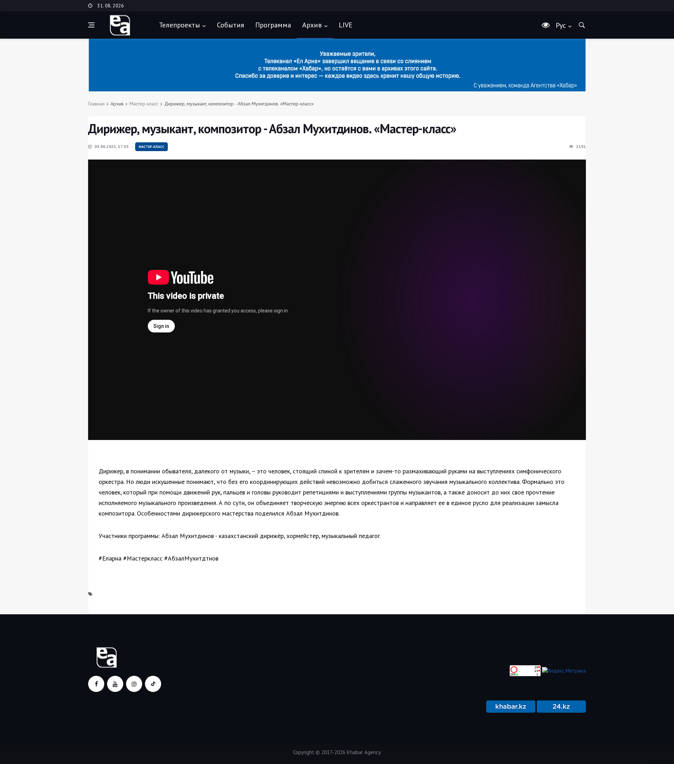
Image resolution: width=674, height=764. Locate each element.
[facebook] (96, 684)
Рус (561, 25)
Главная (96, 104)
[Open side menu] (91, 24)
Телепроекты (179, 25)
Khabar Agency (364, 752)
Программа (273, 25)
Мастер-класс (144, 104)
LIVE (345, 25)
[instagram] (134, 684)
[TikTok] (153, 684)
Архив (312, 25)
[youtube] (115, 684)
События (230, 25)
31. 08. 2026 (110, 5)
